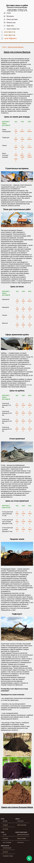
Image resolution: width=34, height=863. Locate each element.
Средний (5, 825)
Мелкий (5, 821)
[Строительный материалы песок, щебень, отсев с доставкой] (17, 181)
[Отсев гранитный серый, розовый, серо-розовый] (17, 461)
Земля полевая (21, 838)
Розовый (5, 838)
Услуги (9, 13)
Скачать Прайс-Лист (13, 29)
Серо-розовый (7, 842)
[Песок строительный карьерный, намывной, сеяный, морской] (17, 226)
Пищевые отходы (8, 856)
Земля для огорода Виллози (15, 47)
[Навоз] (17, 803)
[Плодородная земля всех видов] (17, 565)
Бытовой (5, 852)
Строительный (7, 848)
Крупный (5, 829)
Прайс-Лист (10, 25)
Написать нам (11, 22)
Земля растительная (23, 834)
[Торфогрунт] (17, 640)
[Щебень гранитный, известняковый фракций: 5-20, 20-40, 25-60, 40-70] (17, 349)
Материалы (10, 16)
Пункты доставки (12, 19)
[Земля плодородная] (17, 756)
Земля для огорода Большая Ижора (17, 807)
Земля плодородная (21, 832)
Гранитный (20, 821)
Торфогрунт (20, 842)
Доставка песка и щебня (17, 5)
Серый (4, 834)
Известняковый (21, 825)
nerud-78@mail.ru (10, 38)
